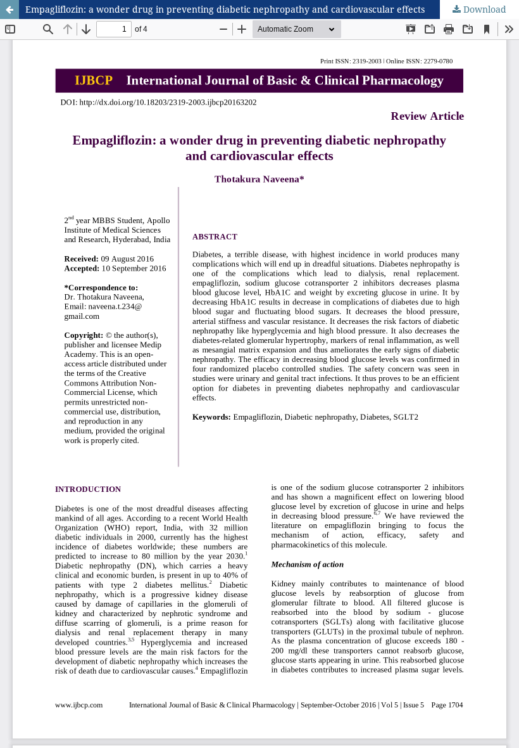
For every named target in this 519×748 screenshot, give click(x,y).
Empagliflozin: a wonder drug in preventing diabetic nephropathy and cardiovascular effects (225, 9)
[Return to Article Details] (9, 9)
